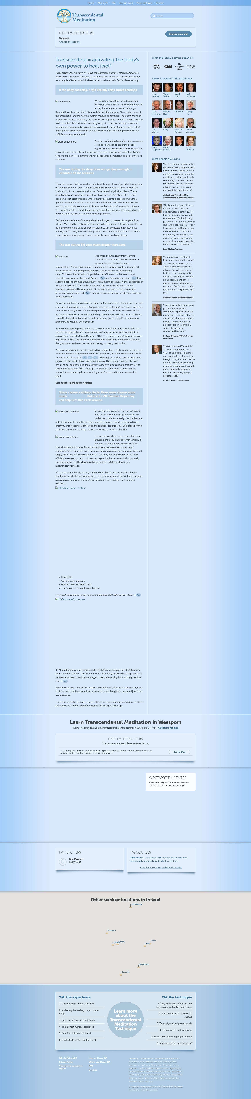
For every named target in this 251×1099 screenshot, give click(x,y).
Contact (159, 3)
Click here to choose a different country (161, 867)
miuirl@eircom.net (149, 1090)
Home (91, 3)
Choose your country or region (70, 1067)
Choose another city (69, 42)
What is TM (102, 3)
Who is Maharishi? (68, 1058)
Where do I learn (144, 3)
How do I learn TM (98, 1058)
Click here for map (168, 727)
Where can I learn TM (99, 1062)
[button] (138, 966)
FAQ (113, 3)
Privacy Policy (66, 1062)
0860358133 (75, 862)
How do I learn (126, 3)
